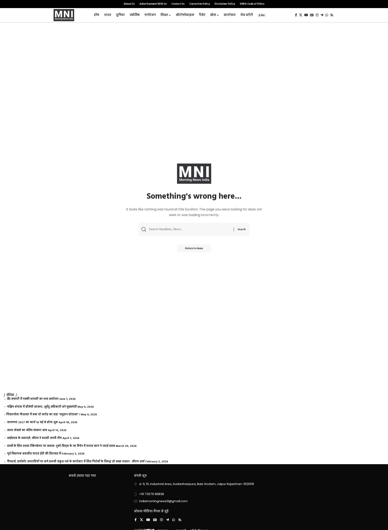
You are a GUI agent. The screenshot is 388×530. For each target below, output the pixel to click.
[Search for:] (190, 229)
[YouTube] (306, 15)
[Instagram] (317, 15)
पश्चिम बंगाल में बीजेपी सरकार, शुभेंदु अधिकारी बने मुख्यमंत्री (42, 407)
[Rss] (331, 15)
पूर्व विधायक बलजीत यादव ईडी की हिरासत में (34, 453)
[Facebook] (296, 15)
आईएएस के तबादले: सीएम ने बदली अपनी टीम (34, 438)
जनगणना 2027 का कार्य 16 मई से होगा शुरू (32, 422)
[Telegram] (321, 15)
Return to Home (194, 248)
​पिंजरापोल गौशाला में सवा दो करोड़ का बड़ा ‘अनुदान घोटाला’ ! (43, 414)
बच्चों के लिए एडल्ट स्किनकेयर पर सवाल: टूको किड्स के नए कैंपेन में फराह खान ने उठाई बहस (61, 446)
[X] (300, 15)
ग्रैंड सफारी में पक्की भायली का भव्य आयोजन (32, 399)
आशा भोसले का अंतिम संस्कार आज (27, 430)
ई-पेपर (262, 15)
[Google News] (312, 15)
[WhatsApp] (326, 15)
